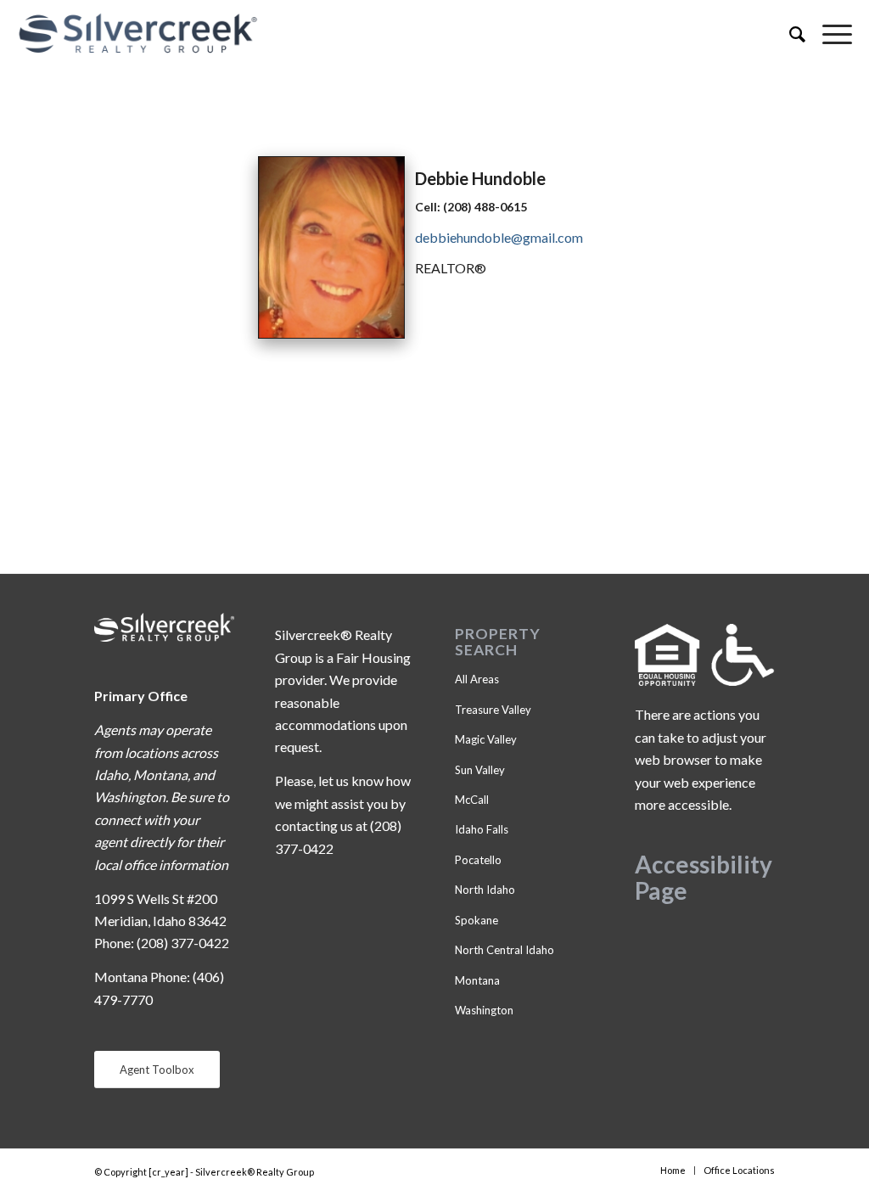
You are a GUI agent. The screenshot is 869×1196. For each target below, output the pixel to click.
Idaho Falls (481, 829)
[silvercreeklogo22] (350, 34)
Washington (484, 1010)
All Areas (477, 679)
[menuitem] (788, 34)
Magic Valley (486, 739)
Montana (477, 980)
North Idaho (485, 889)
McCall (472, 799)
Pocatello (478, 860)
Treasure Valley (493, 709)
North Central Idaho (504, 950)
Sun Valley (480, 770)
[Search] (788, 34)
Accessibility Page (703, 877)
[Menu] (828, 34)
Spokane (476, 920)
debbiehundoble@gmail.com (499, 237)
